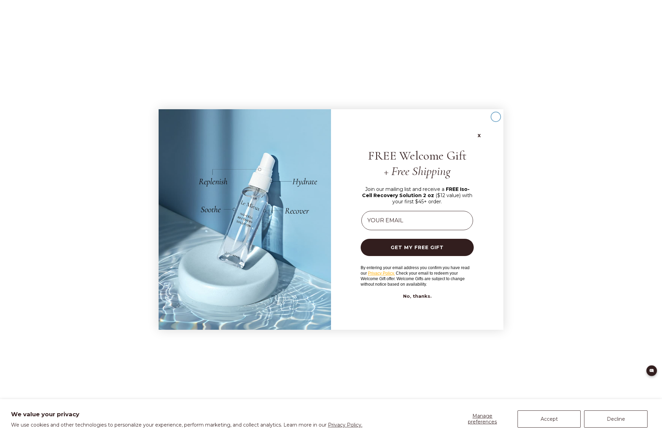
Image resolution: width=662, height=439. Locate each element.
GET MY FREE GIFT (417, 247)
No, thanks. (417, 296)
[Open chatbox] (651, 370)
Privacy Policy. (345, 425)
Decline (616, 419)
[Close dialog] (496, 117)
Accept (549, 419)
